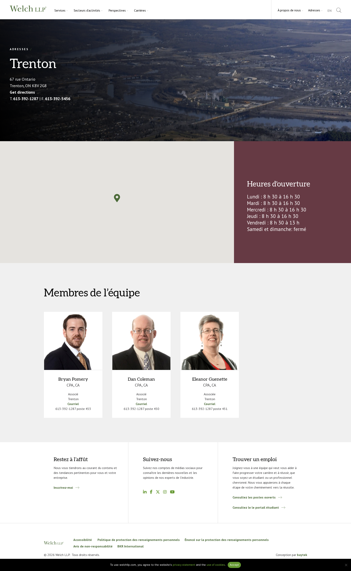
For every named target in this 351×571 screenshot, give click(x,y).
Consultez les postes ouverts (254, 497)
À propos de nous (289, 10)
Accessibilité (83, 540)
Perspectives (117, 10)
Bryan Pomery (73, 379)
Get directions (22, 92)
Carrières (140, 10)
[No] (346, 565)
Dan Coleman (141, 379)
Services (59, 10)
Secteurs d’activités (87, 10)
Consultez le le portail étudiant (256, 507)
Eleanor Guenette (209, 379)
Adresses (314, 10)
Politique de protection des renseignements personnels (139, 540)
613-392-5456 (57, 98)
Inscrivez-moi (63, 487)
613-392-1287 (25, 98)
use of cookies (216, 564)
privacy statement (184, 564)
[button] (117, 198)
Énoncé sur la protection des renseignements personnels (227, 540)
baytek (302, 555)
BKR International (130, 546)
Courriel (73, 404)
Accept (234, 564)
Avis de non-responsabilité (93, 546)
